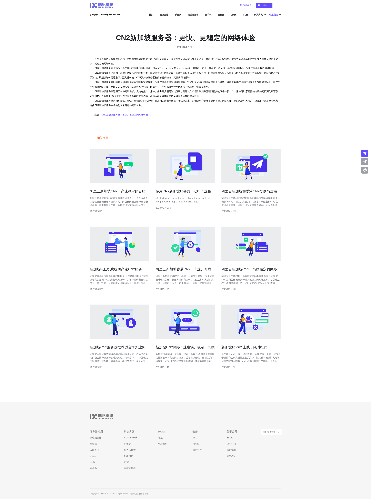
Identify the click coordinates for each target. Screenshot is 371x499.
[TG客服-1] (364, 153)
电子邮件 (163, 444)
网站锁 (195, 444)
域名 (160, 437)
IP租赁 (127, 444)
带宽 (126, 462)
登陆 (265, 5)
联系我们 (231, 450)
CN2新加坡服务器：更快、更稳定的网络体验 (124, 114)
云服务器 (164, 14)
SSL (194, 437)
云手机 (208, 14)
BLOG (230, 437)
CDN (245, 15)
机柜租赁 (128, 456)
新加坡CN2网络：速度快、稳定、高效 (185, 347)
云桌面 (221, 14)
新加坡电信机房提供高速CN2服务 (116, 269)
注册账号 (247, 5)
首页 (151, 14)
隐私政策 (231, 456)
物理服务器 (193, 14)
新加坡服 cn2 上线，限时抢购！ (246, 347)
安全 (195, 431)
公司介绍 (231, 444)
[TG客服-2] (364, 161)
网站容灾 (197, 450)
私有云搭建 (130, 468)
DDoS (234, 15)
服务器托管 (130, 450)
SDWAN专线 (130, 437)
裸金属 (178, 14)
